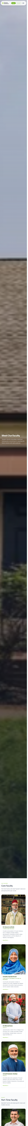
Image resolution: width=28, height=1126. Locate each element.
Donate (18, 3)
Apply (13, 3)
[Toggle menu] (23, 3)
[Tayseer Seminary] (5, 3)
